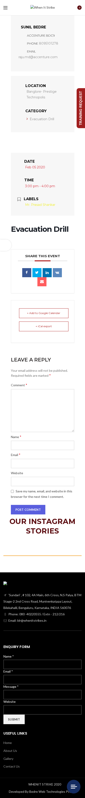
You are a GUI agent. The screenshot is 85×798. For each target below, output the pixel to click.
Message (11, 686)
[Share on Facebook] (26, 272)
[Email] (41, 281)
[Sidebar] (5, 245)
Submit (14, 719)
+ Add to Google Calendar (43, 313)
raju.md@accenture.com (38, 57)
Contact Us (11, 766)
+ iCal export (44, 326)
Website (17, 473)
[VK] (57, 272)
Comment (19, 385)
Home (7, 743)
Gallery (8, 759)
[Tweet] (36, 272)
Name (16, 436)
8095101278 (48, 43)
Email (15, 454)
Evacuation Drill (42, 119)
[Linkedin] (47, 272)
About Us (10, 751)
